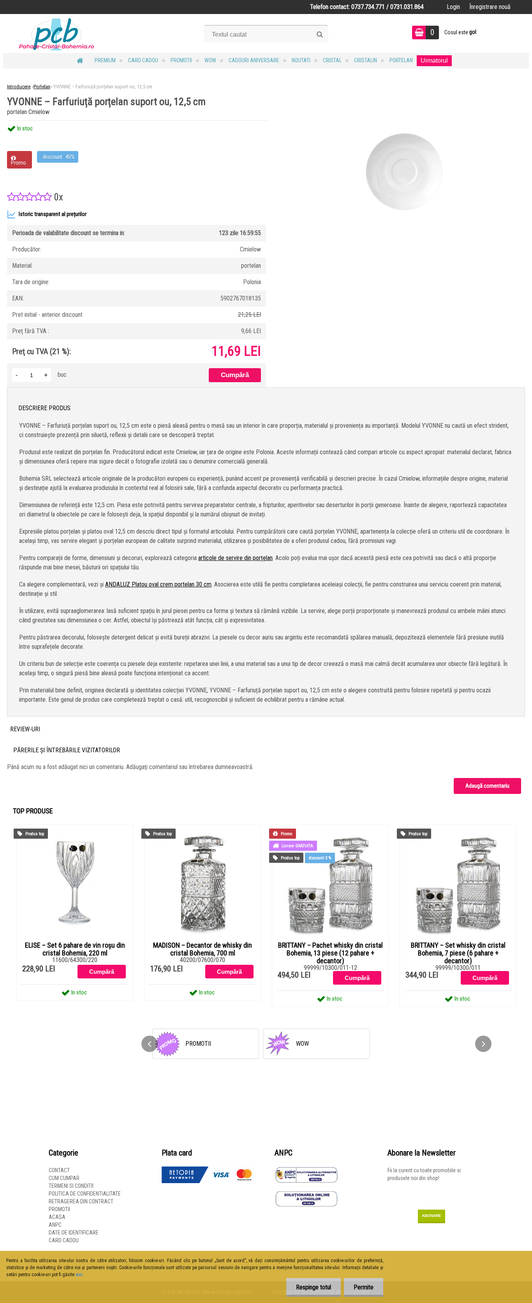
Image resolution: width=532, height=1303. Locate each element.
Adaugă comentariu (487, 785)
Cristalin (365, 60)
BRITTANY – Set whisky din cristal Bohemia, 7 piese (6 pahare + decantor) (458, 953)
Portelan (401, 60)
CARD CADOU (143, 60)
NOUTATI (301, 60)
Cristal (332, 60)
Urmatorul (434, 60)
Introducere (18, 87)
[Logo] (56, 33)
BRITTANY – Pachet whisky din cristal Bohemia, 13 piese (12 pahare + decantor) (330, 953)
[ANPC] (306, 1170)
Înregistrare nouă (490, 7)
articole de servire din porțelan (235, 558)
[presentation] (149, 1044)
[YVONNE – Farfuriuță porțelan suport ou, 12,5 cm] (404, 120)
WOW (210, 60)
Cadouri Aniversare (254, 60)
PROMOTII (181, 60)
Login (453, 7)
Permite (363, 1287)
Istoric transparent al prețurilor (52, 214)
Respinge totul (313, 1287)
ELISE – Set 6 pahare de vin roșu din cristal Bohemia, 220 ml (75, 949)
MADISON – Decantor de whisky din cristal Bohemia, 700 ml (202, 949)
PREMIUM (105, 60)
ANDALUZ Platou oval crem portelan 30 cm (158, 584)
